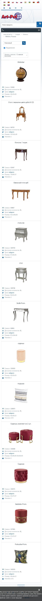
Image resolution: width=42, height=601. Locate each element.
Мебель (25, 34)
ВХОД (10, 8)
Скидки (17, 34)
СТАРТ (4, 8)
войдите (11, 92)
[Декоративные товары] (11, 19)
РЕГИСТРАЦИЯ (16, 8)
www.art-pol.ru (7, 34)
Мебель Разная (10, 36)
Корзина (22, 8)
